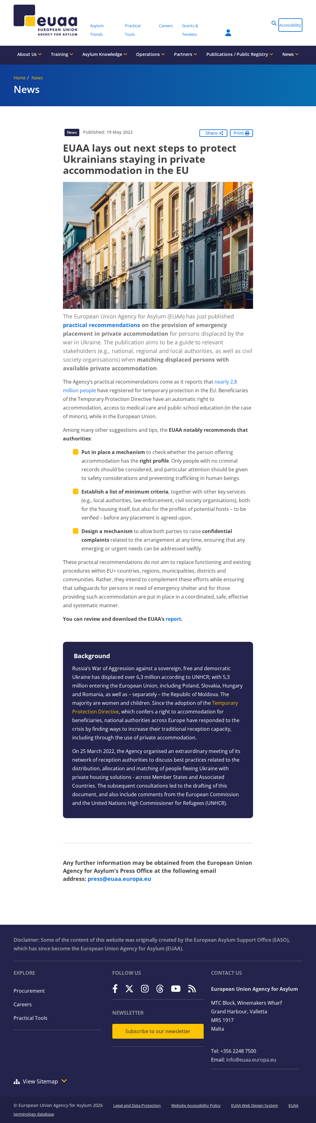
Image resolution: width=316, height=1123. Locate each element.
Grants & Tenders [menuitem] (190, 30)
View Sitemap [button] (40, 1081)
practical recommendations (101, 325)
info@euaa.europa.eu (251, 1059)
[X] (129, 988)
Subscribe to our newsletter (157, 1031)
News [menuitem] (288, 54)
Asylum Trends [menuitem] (97, 30)
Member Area (223, 29)
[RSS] (192, 988)
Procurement (29, 990)
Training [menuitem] (60, 54)
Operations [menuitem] (148, 54)
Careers (23, 1004)
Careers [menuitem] (166, 25)
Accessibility (290, 25)
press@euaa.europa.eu (119, 878)
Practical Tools (31, 1018)
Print (239, 133)
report (173, 619)
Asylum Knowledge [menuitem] (102, 54)
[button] (274, 23)
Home (20, 78)
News (37, 78)
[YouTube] (176, 988)
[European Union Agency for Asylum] (50, 20)
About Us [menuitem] (27, 54)
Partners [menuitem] (183, 54)
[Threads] (160, 988)
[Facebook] (115, 988)
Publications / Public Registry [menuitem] (237, 54)
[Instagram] (145, 988)
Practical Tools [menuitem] (132, 30)
